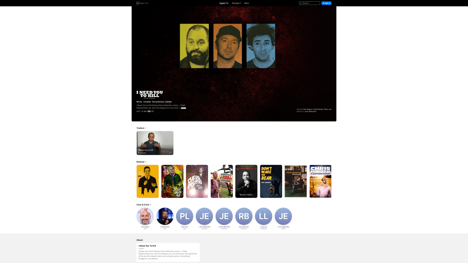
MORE (183, 108)
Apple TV (223, 3)
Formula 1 (236, 3)
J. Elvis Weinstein (310, 111)
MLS (246, 3)
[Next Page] (334, 181)
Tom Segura (307, 109)
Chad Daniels (318, 109)
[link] (141, 128)
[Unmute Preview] (330, 11)
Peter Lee (328, 109)
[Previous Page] (134, 181)
